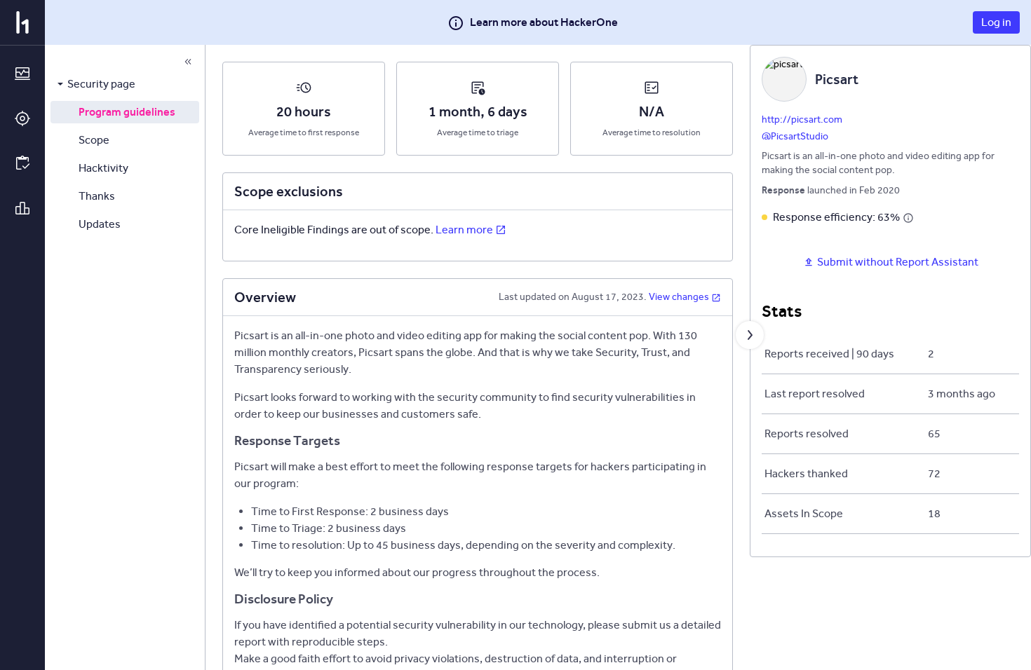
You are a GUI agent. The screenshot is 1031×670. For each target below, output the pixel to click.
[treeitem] (124, 84)
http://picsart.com (802, 119)
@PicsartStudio (795, 136)
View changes (679, 297)
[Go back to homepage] (22, 22)
